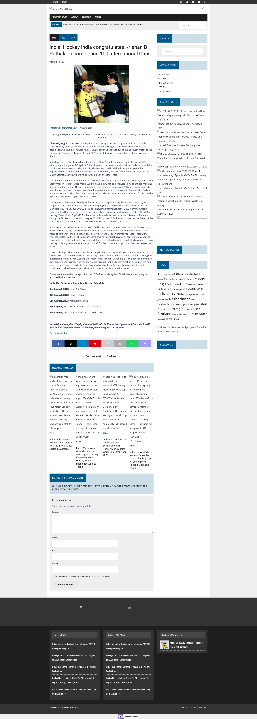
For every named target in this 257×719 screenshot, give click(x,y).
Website (55, 563)
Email (54, 551)
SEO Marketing (177, 314)
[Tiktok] (187, 1)
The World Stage (59, 17)
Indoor (169, 294)
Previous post (93, 355)
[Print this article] (120, 343)
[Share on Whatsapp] (132, 343)
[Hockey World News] (75, 9)
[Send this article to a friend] (107, 343)
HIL (168, 289)
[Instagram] (181, 1)
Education (190, 280)
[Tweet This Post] (71, 343)
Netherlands (179, 298)
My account (203, 707)
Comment (55, 512)
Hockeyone (177, 289)
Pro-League (163, 309)
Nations (74, 17)
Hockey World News (68, 128)
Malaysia (190, 294)
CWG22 (177, 280)
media (196, 294)
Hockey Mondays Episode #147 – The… (177, 188)
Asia (63, 37)
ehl (202, 278)
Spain (159, 319)
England (164, 283)
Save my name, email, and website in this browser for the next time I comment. (83, 576)
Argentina (168, 274)
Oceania (172, 304)
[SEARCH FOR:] (192, 25)
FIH (182, 284)
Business (160, 280)
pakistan (200, 304)
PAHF (190, 304)
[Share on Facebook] (58, 343)
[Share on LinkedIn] (83, 343)
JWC (183, 294)
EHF (197, 279)
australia (187, 274)
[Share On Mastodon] (145, 343)
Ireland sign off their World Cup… (174, 166)
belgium (199, 274)
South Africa (198, 314)
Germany (191, 284)
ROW (196, 309)
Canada (169, 279)
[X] (193, 1)
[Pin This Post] (95, 343)
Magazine (86, 17)
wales (165, 318)
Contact (55, 2)
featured (175, 284)
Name (54, 538)
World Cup (174, 318)
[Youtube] (199, 1)
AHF (160, 274)
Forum (98, 17)
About (64, 2)
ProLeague (176, 309)
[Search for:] (182, 51)
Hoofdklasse (195, 289)
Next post (112, 355)
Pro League (188, 309)
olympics (182, 304)
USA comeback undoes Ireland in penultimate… (181, 209)
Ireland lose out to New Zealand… (174, 123)
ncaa (165, 299)
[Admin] (164, 646)
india (61, 62)
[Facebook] (204, 1)
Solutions (186, 314)
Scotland (164, 313)
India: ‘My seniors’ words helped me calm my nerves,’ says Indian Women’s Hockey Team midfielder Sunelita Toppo (87, 457)
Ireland (177, 294)
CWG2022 (183, 280)
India (52, 433)
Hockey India (60, 333)
